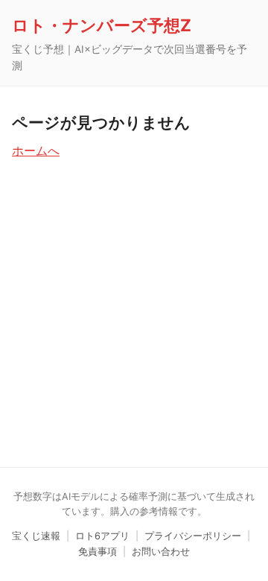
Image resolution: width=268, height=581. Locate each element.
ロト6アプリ (102, 536)
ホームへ (36, 150)
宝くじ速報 (36, 536)
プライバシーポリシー (192, 536)
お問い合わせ (161, 551)
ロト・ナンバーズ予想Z (101, 25)
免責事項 (97, 551)
